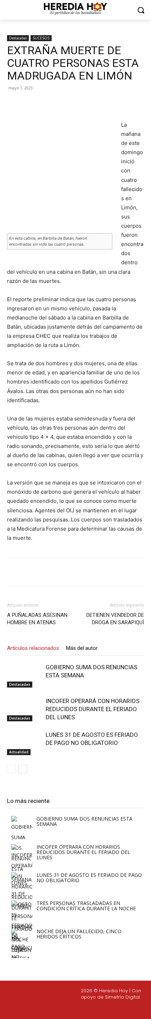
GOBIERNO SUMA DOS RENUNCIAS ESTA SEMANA (84, 821)
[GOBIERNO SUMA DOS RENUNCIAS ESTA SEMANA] (24, 675)
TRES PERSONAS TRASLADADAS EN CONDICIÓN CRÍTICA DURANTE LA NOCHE (86, 905)
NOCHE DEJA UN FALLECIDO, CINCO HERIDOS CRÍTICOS (79, 934)
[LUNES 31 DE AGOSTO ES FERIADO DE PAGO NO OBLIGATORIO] (24, 743)
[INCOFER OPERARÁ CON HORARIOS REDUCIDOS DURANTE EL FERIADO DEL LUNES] (24, 709)
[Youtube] (103, 1008)
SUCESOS (41, 38)
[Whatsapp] (120, 1008)
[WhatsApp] (85, 104)
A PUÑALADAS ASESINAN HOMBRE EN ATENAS (37, 619)
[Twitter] (86, 1008)
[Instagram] (70, 1008)
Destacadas (18, 38)
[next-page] (22, 769)
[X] (52, 104)
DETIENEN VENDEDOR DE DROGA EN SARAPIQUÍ (115, 619)
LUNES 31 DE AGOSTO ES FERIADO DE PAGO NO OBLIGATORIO (89, 877)
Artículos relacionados (33, 648)
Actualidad (18, 751)
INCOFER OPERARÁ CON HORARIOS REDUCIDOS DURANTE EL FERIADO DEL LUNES (92, 709)
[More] (101, 104)
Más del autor (82, 648)
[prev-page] (11, 769)
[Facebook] (36, 104)
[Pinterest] (68, 104)
